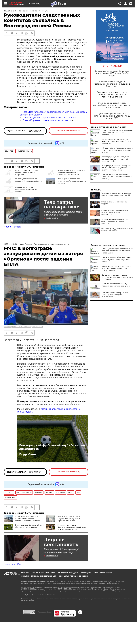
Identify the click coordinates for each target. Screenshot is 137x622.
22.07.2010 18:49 (10, 11)
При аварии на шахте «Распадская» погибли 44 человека (26, 189)
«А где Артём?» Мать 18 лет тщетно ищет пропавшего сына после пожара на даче (116, 268)
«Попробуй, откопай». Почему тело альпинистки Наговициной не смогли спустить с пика (117, 168)
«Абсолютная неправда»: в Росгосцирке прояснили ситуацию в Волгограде (112, 84)
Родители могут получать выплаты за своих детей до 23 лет (117, 229)
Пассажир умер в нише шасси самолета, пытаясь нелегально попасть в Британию (112, 94)
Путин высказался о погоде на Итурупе (114, 203)
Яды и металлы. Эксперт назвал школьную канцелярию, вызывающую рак (115, 295)
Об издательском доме (68, 573)
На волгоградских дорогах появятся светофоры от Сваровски (26, 172)
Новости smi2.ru (13, 226)
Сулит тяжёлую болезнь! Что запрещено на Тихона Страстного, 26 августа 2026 (112, 116)
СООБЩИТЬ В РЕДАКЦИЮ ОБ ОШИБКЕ (73, 576)
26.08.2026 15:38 (10, 244)
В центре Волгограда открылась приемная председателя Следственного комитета (71, 172)
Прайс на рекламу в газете (44, 573)
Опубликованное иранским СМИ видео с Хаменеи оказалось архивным (115, 221)
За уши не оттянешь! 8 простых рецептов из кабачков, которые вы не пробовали (117, 277)
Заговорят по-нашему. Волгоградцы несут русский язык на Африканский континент (72, 527)
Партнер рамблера (44, 612)
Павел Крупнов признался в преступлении (47, 120)
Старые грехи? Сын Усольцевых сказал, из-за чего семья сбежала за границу (117, 176)
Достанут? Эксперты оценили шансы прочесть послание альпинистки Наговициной (117, 251)
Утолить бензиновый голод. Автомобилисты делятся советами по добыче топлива (111, 105)
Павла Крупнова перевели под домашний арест (50, 117)
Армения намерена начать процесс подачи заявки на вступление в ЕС (116, 194)
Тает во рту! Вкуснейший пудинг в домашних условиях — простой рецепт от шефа (116, 159)
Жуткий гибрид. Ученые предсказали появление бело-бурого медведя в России (117, 150)
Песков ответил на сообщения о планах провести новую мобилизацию (114, 212)
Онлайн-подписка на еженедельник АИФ (38, 576)
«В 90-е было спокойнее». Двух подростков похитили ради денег (116, 285)
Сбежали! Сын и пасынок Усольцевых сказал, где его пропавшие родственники (117, 132)
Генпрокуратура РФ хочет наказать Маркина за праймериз (28, 180)
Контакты (25, 573)
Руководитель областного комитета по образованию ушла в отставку (72, 181)
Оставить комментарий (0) (69, 131)
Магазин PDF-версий (103, 573)
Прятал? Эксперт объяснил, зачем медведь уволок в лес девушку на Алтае (116, 259)
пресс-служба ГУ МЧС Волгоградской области (23, 327)
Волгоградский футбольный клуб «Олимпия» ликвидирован (52, 447)
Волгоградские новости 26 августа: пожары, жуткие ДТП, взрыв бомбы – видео (112, 73)
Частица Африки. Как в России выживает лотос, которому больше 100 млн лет (116, 141)
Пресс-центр (86, 573)
